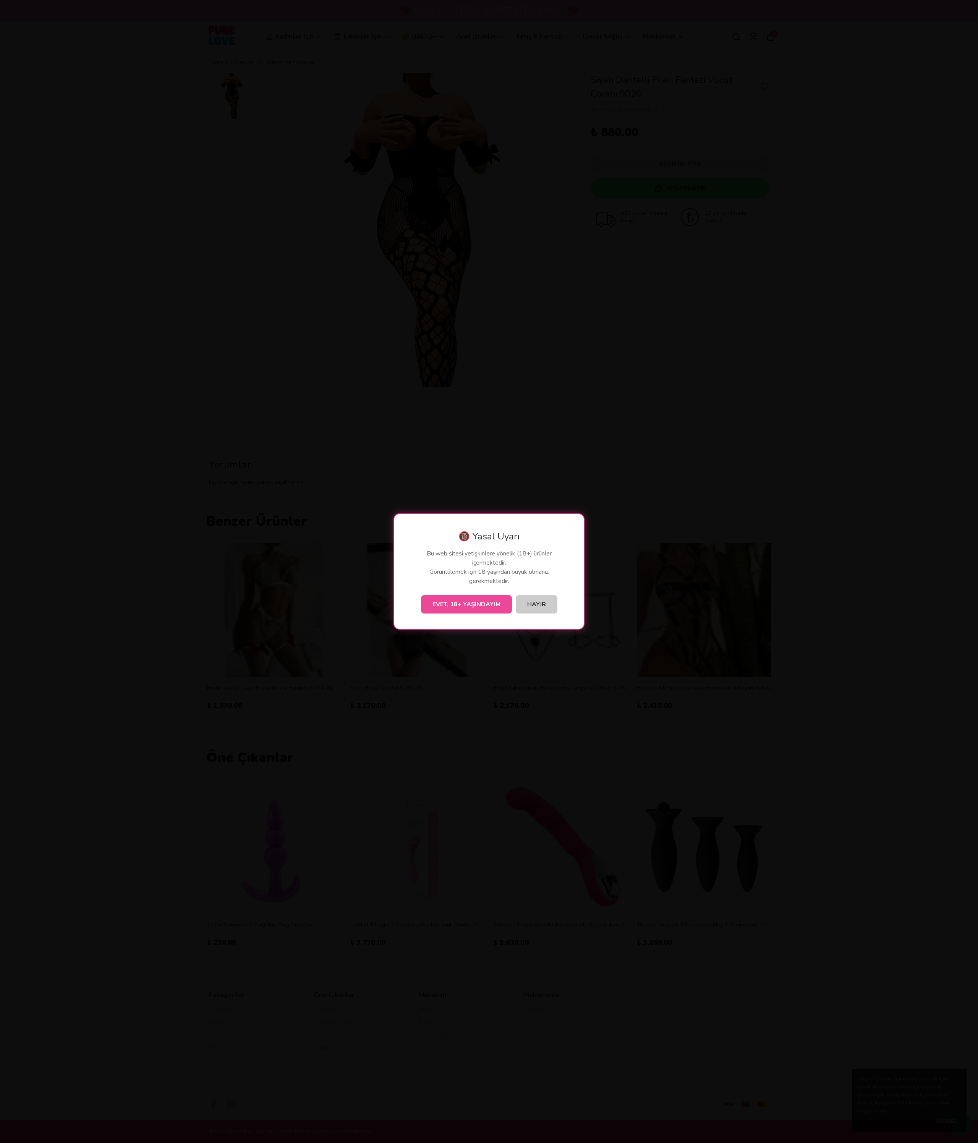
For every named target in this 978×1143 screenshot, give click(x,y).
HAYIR (536, 604)
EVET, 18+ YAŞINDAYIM (466, 604)
